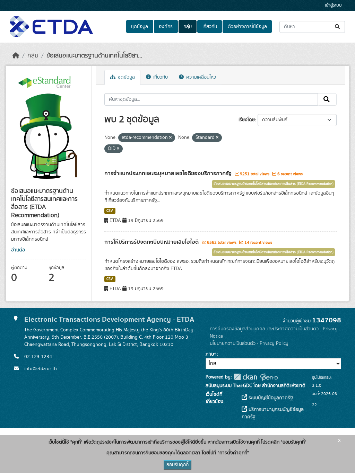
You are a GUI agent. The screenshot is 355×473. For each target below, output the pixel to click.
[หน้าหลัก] (15, 55)
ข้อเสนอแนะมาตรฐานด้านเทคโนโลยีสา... (94, 55)
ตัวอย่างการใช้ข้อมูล (247, 26)
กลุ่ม (187, 26)
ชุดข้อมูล (139, 26)
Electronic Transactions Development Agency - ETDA (109, 319)
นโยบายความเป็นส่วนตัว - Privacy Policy (249, 343)
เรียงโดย (247, 119)
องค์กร (166, 26)
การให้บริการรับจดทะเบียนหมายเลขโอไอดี (152, 242)
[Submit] (337, 27)
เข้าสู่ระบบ (333, 5)
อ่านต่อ (18, 250)
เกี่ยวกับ (209, 26)
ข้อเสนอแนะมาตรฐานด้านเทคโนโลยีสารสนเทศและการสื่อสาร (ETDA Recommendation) (274, 183)
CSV (109, 211)
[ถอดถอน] (170, 138)
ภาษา (211, 354)
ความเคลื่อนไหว (200, 77)
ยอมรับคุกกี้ (177, 464)
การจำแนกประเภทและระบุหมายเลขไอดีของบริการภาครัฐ (168, 173)
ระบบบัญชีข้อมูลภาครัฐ (270, 397)
